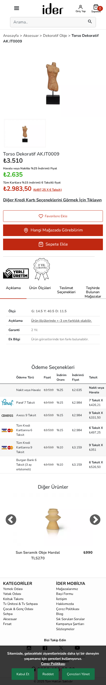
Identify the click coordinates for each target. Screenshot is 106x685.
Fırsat (7, 624)
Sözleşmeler (65, 629)
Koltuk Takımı (13, 599)
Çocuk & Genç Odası (18, 609)
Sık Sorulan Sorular (70, 619)
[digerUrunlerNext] (95, 520)
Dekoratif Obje (55, 35)
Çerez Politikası (67, 609)
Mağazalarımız (67, 589)
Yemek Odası (13, 589)
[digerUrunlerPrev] (11, 520)
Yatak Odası (12, 594)
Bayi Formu (64, 594)
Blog (59, 614)
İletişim (61, 599)
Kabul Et (22, 674)
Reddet (48, 674)
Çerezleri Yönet (78, 674)
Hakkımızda (65, 604)
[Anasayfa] (53, 8)
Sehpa (8, 614)
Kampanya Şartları (70, 624)
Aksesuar (31, 35)
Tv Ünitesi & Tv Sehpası (20, 604)
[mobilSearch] (90, 22)
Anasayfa (11, 35)
